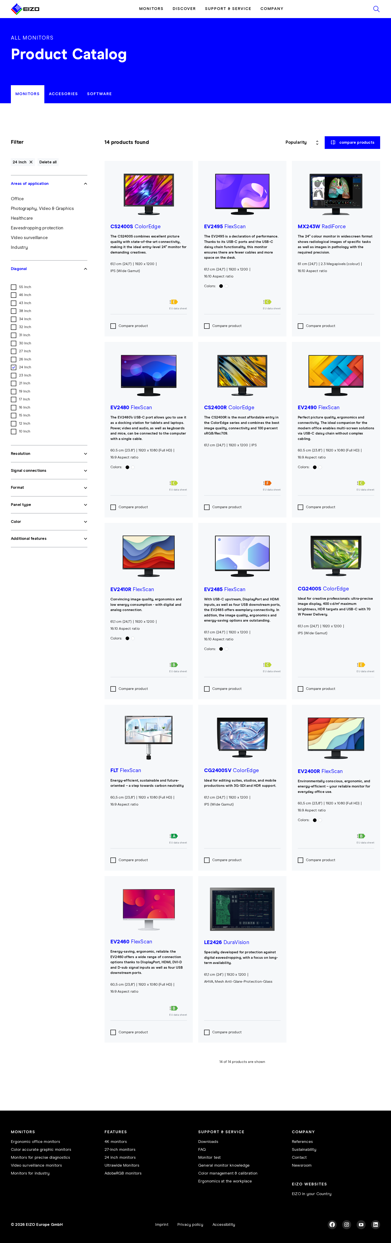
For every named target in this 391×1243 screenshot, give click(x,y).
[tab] (27, 94)
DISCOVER (184, 9)
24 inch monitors (120, 1158)
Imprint (161, 1225)
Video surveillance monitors (36, 1165)
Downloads (208, 1142)
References (302, 1142)
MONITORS (151, 9)
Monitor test (209, 1158)
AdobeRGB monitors (123, 1173)
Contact (299, 1158)
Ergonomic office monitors (35, 1142)
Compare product (133, 326)
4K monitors (116, 1142)
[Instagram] (346, 1224)
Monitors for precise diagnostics (40, 1158)
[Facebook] (332, 1224)
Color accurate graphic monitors (41, 1150)
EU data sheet (178, 308)
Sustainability (304, 1150)
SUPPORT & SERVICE (228, 9)
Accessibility (223, 1225)
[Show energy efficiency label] (178, 302)
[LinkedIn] (375, 1224)
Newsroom (302, 1165)
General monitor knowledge (224, 1165)
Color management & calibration (227, 1173)
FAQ (202, 1150)
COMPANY (272, 9)
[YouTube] (361, 1224)
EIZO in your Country (311, 1194)
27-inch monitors (120, 1150)
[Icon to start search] (376, 9)
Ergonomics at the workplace (225, 1181)
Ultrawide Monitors (122, 1165)
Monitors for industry (30, 1173)
